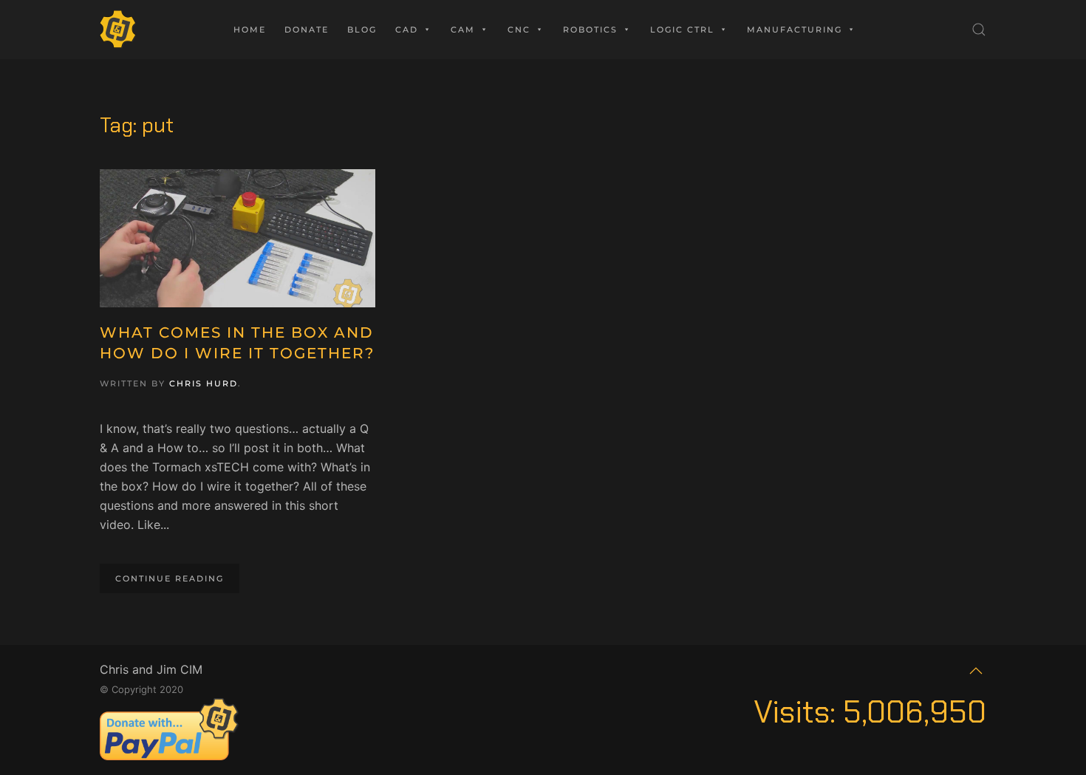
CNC (519, 29)
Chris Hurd (203, 383)
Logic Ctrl (682, 29)
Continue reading (169, 578)
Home (249, 29)
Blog (362, 29)
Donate (306, 29)
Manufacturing (794, 29)
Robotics (590, 29)
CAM (463, 29)
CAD (406, 29)
